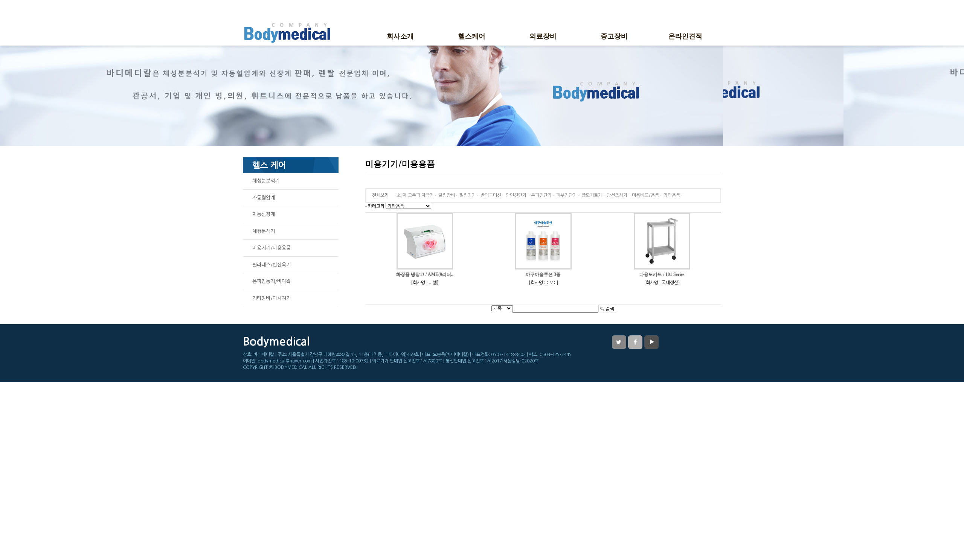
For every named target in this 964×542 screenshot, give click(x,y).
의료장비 (543, 35)
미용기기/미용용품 (271, 247)
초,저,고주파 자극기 (415, 195)
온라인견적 (685, 35)
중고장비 (614, 35)
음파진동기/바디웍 (271, 281)
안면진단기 (516, 195)
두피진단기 (541, 195)
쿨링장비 (446, 195)
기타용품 (672, 195)
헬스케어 (471, 35)
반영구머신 (490, 195)
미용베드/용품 (645, 195)
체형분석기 (263, 231)
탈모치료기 (591, 195)
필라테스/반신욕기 (271, 264)
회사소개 (400, 35)
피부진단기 (566, 195)
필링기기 (467, 195)
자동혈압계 (263, 197)
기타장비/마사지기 (271, 298)
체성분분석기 (265, 180)
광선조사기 (617, 195)
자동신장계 (263, 214)
